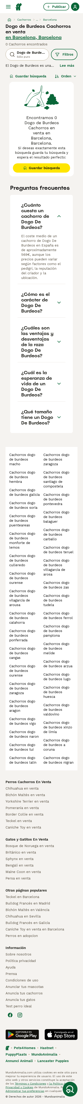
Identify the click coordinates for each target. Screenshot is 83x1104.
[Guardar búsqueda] (70, 1089)
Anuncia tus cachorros (24, 993)
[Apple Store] (61, 1034)
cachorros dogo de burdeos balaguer (56, 517)
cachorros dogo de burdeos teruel (58, 549)
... (37, 19)
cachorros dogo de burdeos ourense (22, 578)
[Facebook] (10, 1015)
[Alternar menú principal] (8, 6)
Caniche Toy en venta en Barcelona (35, 929)
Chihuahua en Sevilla (23, 916)
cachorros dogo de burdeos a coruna (56, 745)
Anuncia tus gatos (20, 1000)
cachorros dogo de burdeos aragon (22, 706)
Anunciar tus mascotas (25, 987)
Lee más (67, 65)
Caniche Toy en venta (23, 827)
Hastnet (46, 1048)
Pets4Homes (25, 1048)
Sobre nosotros (18, 954)
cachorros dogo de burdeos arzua (57, 663)
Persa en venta (18, 878)
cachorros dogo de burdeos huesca (56, 692)
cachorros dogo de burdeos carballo (56, 534)
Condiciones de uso (22, 980)
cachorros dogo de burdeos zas (56, 585)
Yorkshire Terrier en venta (27, 801)
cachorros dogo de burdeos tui (22, 747)
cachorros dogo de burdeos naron (24, 734)
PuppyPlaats (16, 1054)
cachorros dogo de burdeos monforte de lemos (22, 540)
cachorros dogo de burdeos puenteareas (22, 520)
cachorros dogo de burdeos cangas (22, 653)
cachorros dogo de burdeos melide (56, 648)
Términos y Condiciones (30, 1083)
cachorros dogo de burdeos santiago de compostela (56, 479)
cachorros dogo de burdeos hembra (22, 477)
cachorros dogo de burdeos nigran (58, 760)
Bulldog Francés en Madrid (28, 903)
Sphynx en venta (19, 859)
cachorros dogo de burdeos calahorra (22, 618)
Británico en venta (21, 852)
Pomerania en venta (22, 808)
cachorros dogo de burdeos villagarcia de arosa (56, 567)
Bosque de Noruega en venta (30, 846)
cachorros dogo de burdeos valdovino (56, 709)
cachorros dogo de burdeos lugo (57, 676)
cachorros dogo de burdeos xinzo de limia (57, 727)
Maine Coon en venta (23, 872)
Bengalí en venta (19, 865)
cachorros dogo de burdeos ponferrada (22, 635)
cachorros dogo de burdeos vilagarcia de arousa (22, 598)
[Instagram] (19, 1015)
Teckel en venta (19, 821)
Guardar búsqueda (30, 76)
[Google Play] (22, 1034)
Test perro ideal (19, 1006)
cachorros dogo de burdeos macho (22, 459)
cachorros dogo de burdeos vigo (22, 721)
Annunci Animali (19, 1061)
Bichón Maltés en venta (25, 795)
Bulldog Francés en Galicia (28, 923)
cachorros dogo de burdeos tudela (56, 600)
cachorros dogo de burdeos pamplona (56, 631)
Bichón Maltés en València (27, 910)
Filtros (67, 54)
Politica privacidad (21, 961)
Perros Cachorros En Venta (28, 782)
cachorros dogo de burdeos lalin (22, 760)
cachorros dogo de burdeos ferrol (58, 615)
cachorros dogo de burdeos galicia (24, 492)
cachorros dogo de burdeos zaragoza (22, 688)
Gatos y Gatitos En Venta (27, 839)
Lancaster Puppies (53, 1061)
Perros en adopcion (22, 936)
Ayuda (10, 967)
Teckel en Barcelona (22, 897)
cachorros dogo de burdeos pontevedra (56, 499)
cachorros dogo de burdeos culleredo (22, 560)
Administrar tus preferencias (25, 1091)
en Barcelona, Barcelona (34, 37)
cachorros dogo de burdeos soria (23, 505)
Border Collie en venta (24, 814)
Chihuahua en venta (22, 788)
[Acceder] (75, 7)
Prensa (11, 974)
